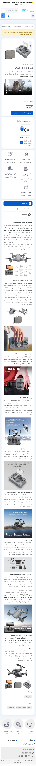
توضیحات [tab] (25, 203)
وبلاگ (31, 740)
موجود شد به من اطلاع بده (21, 113)
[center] (3, 10)
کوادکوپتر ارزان (17, 26)
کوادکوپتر (25, 26)
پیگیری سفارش (28, 744)
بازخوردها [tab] (24, 214)
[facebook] (25, 756)
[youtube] (22, 756)
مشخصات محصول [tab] (22, 209)
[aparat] (18, 756)
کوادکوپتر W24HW (24, 137)
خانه (32, 26)
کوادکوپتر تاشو (28, 697)
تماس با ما (11, 740)
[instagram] (28, 756)
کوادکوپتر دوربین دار (21, 707)
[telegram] (32, 756)
